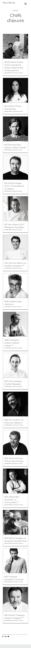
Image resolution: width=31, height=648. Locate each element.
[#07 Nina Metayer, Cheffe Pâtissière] (15, 365)
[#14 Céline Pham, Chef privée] (15, 90)
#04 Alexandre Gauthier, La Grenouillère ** (11, 500)
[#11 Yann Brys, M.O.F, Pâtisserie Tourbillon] (15, 208)
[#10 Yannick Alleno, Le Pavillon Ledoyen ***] (15, 247)
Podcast (21, 72)
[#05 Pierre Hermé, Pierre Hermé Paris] (15, 442)
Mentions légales (15, 634)
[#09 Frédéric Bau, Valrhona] (15, 285)
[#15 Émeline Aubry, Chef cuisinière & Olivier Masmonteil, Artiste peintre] (15, 46)
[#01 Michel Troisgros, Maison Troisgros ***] (15, 599)
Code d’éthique (23, 634)
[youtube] (8, 636)
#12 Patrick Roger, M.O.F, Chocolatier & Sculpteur (14, 186)
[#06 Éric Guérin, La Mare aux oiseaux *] (15, 404)
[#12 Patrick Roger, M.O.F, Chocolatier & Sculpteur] (15, 167)
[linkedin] (5, 636)
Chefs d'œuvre (16, 72)
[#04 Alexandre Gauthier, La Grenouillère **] (15, 481)
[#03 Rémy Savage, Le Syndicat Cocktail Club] (15, 522)
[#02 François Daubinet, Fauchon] (15, 560)
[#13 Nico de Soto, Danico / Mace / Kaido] (15, 129)
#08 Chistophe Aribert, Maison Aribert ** (11, 343)
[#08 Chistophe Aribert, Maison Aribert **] (15, 324)
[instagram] (2, 636)
